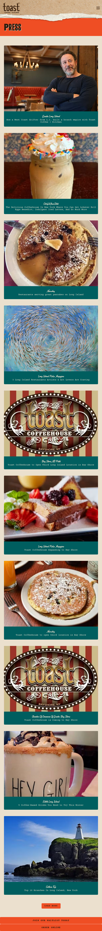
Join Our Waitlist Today (51, 920)
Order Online (66, 927)
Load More (52, 906)
